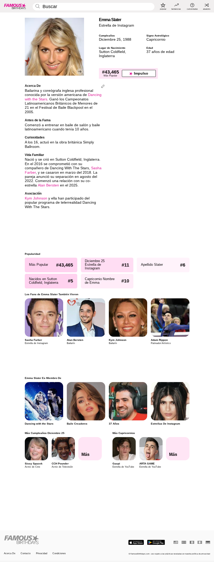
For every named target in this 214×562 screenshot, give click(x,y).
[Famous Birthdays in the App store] (136, 542)
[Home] (54, 540)
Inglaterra (107, 56)
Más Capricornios (123, 433)
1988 (127, 39)
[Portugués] (184, 542)
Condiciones (59, 553)
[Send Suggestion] (103, 86)
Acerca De (9, 553)
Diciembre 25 (110, 39)
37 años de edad (160, 52)
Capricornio (155, 39)
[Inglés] (176, 542)
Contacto (26, 553)
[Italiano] (200, 542)
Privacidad (41, 553)
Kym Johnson (36, 198)
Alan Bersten (48, 185)
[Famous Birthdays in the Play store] (156, 542)
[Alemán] (208, 542)
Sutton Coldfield (112, 52)
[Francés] (192, 542)
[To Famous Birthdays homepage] (15, 6)
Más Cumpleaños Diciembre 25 (44, 433)
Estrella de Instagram (116, 25)
